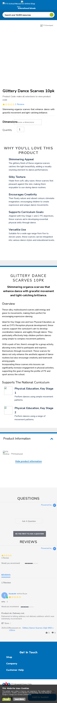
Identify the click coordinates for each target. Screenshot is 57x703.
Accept (6, 699)
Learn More (19, 699)
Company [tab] (11, 663)
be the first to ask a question (29, 534)
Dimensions (8, 122)
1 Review (19, 104)
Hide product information (28, 461)
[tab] (28, 520)
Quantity (7, 130)
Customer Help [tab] (15, 669)
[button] (6, 623)
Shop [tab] (9, 657)
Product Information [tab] (17, 438)
